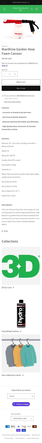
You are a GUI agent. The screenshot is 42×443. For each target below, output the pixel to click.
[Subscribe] (32, 396)
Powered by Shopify (24, 435)
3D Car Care (7, 287)
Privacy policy (9, 438)
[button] (4, 9)
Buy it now (21, 88)
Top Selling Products (10, 331)
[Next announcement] (37, 2)
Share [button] (6, 231)
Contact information (33, 438)
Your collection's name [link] (11, 375)
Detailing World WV (12, 435)
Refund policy (36, 435)
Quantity (4, 70)
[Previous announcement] (4, 2)
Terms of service (20, 438)
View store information (12, 102)
